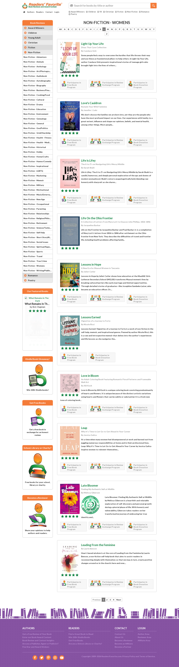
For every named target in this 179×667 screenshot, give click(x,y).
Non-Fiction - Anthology (34, 66)
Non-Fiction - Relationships (36, 213)
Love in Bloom (90, 375)
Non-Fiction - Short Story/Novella (38, 237)
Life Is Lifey (88, 160)
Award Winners (78, 12)
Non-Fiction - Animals (33, 62)
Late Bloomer (89, 485)
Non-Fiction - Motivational (36, 190)
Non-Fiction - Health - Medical (37, 142)
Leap (84, 428)
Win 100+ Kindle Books (79, 637)
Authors (30, 12)
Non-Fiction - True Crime (35, 261)
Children (92, 12)
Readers (40, 12)
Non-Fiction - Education (34, 109)
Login (56, 12)
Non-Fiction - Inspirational (35, 166)
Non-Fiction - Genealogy (34, 118)
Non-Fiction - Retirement (35, 223)
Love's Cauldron (91, 103)
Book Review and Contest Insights (38, 640)
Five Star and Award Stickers (35, 647)
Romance (145, 12)
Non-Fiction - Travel (32, 256)
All (60, 29)
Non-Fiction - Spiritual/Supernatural (38, 247)
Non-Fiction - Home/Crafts (36, 156)
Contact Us (120, 634)
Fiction (120, 12)
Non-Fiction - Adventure (34, 57)
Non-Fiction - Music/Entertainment (38, 194)
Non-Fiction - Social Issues (35, 242)
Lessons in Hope (91, 264)
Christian (109, 12)
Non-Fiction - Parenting (34, 209)
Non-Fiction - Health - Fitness (37, 137)
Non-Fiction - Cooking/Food (36, 95)
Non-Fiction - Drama (33, 104)
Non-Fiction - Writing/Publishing (38, 270)
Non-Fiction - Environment (35, 114)
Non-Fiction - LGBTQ (33, 171)
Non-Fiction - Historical (34, 147)
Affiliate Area (144, 640)
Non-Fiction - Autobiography (36, 81)
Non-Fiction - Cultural (33, 100)
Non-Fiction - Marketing (34, 175)
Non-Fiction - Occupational (36, 204)
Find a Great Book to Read (81, 634)
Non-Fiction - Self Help (34, 232)
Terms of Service (147, 656)
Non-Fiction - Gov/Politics (35, 128)
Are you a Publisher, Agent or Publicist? (40, 643)
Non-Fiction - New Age (34, 199)
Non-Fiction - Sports (33, 251)
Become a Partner (123, 647)
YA (101, 12)
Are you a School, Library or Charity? (85, 643)
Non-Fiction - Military (33, 185)
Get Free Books (76, 640)
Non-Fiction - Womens (34, 266)
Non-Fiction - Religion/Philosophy (38, 218)
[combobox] (112, 5)
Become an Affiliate (124, 643)
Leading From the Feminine (98, 545)
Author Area (143, 634)
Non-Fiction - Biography (34, 85)
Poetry (74, 14)
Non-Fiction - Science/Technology (38, 228)
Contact (49, 12)
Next (118, 599)
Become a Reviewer (124, 640)
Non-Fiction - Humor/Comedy (37, 161)
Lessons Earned (91, 317)
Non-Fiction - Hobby (33, 152)
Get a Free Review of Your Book (37, 634)
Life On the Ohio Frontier (97, 218)
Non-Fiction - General (33, 123)
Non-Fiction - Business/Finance (37, 90)
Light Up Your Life (92, 43)
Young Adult (34, 37)
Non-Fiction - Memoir (33, 180)
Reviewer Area (144, 637)
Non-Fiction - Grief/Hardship (36, 133)
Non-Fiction (132, 12)
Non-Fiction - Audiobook (35, 76)
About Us (119, 637)
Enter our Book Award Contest (36, 637)
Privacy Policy (128, 656)
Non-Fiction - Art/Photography (38, 71)
